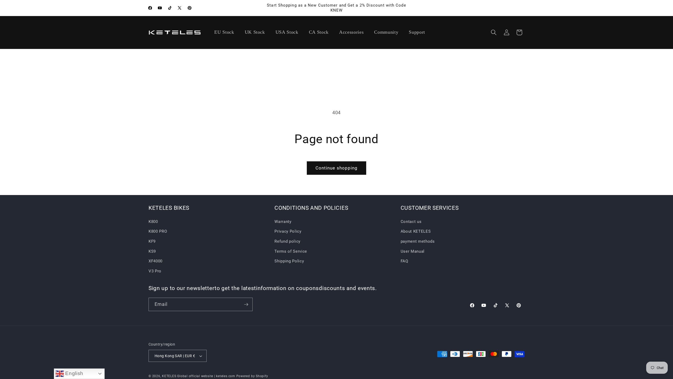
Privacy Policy (287, 231)
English (73, 373)
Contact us (411, 221)
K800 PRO (158, 231)
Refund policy (287, 241)
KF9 (152, 241)
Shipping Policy (289, 261)
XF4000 (155, 261)
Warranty (282, 221)
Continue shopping (336, 168)
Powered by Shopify (252, 376)
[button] (493, 32)
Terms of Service (290, 251)
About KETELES (416, 231)
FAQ (404, 261)
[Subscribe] (246, 304)
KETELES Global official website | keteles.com (198, 376)
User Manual (413, 251)
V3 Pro (155, 271)
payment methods (418, 241)
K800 (153, 221)
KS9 (152, 251)
